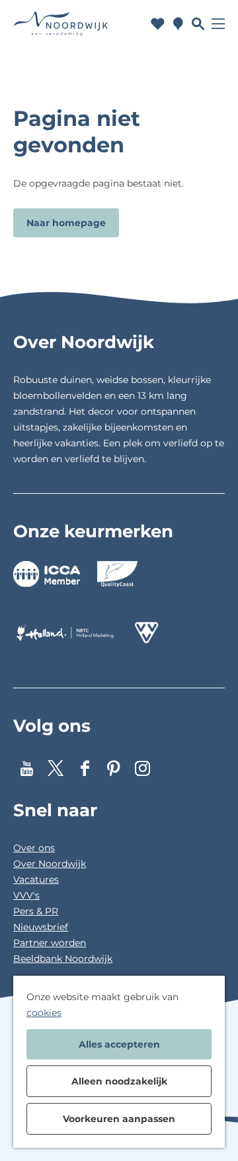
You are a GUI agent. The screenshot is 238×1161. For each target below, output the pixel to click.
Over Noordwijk (49, 864)
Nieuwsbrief (40, 927)
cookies (43, 1013)
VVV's (26, 895)
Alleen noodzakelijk (119, 1081)
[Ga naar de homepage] (60, 23)
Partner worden (49, 943)
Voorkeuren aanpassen (119, 1119)
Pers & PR (35, 911)
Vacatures (36, 879)
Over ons (34, 848)
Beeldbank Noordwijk (62, 959)
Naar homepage (66, 223)
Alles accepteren (119, 1044)
